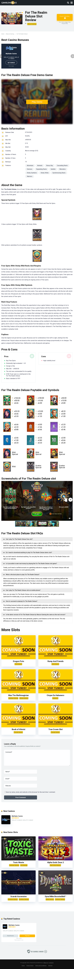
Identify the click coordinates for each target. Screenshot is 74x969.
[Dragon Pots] (18, 659)
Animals (39, 165)
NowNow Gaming (23, 899)
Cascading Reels (62, 165)
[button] (70, 500)
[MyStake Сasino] (5, 824)
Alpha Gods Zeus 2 (55, 862)
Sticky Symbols (32, 173)
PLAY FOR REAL (65, 16)
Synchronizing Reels (59, 173)
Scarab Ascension (18, 896)
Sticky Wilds (45, 173)
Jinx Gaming (24, 865)
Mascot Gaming (32, 24)
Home (2, 34)
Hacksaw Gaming (13, 698)
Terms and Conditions (40, 965)
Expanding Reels (41, 169)
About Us (46, 962)
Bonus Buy (49, 165)
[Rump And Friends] (55, 659)
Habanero (55, 698)
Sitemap (50, 965)
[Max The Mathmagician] (18, 693)
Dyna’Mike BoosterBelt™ (55, 896)
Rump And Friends (56, 661)
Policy (23, 965)
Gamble (53, 169)
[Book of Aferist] (18, 727)
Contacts (51, 962)
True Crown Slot (55, 729)
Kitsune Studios (24, 698)
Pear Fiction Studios (55, 865)
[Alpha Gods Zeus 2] (55, 860)
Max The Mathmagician (18, 695)
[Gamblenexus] (9, 2)
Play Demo (37, 102)
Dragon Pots (18, 661)
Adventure (30, 165)
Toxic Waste (18, 862)
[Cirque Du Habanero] (55, 693)
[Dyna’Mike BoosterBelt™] (55, 894)
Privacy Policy (30, 965)
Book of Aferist (18, 729)
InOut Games (18, 664)
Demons (29, 169)
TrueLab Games (18, 732)
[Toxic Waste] (18, 860)
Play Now (27, 935)
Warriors (29, 176)
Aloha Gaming (50, 899)
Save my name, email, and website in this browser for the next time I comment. (30, 792)
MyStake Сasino (11, 53)
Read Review (10, 935)
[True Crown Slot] (55, 727)
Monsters (62, 169)
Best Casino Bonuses (15, 40)
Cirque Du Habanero (55, 695)
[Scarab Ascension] (18, 894)
